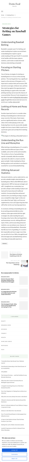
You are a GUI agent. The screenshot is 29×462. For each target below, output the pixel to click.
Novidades (4, 345)
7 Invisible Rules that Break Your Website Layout (12, 362)
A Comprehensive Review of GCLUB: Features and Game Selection (8, 293)
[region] (14, 448)
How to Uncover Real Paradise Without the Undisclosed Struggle (7, 280)
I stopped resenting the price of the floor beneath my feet (12, 386)
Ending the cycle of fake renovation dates (12, 424)
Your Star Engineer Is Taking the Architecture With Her (14, 392)
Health (3, 337)
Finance (3, 333)
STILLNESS (4, 371)
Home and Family (6, 341)
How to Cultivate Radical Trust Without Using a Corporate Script (14, 406)
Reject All (14, 458)
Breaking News (6, 24)
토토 (15, 200)
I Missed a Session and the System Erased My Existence (13, 401)
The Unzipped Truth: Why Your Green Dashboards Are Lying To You (9, 305)
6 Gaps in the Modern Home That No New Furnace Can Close (12, 420)
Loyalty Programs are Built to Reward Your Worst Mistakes (13, 429)
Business (4, 329)
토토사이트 (16, 102)
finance (4, 243)
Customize (14, 454)
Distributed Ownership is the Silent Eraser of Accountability (13, 367)
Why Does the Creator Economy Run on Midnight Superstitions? (12, 381)
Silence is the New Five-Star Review (11, 410)
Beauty (3, 321)
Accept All (14, 450)
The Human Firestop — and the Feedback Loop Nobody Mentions (14, 376)
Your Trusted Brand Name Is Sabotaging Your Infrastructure (13, 415)
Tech (2, 349)
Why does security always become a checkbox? (14, 396)
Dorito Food (14, 3)
